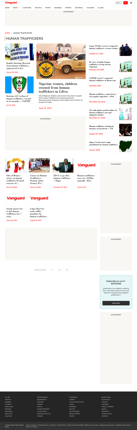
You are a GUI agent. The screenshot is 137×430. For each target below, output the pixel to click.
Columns (90, 8)
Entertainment (42, 397)
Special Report (74, 414)
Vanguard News (11, 2)
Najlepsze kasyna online (107, 425)
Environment (41, 399)
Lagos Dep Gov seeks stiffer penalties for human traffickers (38, 212)
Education (8, 414)
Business (58, 8)
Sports (68, 8)
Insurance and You (44, 414)
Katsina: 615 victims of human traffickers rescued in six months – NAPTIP (18, 98)
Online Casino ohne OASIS (75, 425)
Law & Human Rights (76, 402)
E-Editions (8, 416)
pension (40, 416)
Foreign (40, 404)
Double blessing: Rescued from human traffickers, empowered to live (18, 65)
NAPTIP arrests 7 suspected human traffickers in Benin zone (102, 79)
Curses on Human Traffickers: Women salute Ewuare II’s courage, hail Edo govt (38, 179)
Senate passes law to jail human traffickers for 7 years (14, 212)
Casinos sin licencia (31, 427)
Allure (7, 397)
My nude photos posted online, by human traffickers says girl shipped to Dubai (103, 112)
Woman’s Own (107, 414)
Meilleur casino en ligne (91, 425)
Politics (38, 8)
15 (67, 270)
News (15, 8)
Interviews (73, 397)
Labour (72, 399)
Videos (104, 409)
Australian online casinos (122, 425)
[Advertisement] (116, 198)
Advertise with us (43, 425)
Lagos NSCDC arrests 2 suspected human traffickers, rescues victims (103, 47)
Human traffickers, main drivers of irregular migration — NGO (102, 95)
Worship (105, 416)
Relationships (74, 411)
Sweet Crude (106, 397)
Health (39, 407)
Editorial (79, 8)
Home (7, 8)
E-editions (27, 8)
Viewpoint (105, 411)
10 (59, 270)
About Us (34, 425)
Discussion (9, 411)
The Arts (105, 402)
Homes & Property (43, 409)
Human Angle (42, 411)
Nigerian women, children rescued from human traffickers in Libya (58, 87)
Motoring (72, 407)
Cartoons (105, 404)
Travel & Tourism (107, 407)
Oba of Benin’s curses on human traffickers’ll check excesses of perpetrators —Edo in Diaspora (15, 179)
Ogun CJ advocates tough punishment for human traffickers (103, 143)
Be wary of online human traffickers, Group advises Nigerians (100, 64)
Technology (106, 399)
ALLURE (100, 8)
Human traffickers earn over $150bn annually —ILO (86, 178)
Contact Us (53, 425)
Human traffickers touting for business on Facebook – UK (101, 127)
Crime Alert (9, 407)
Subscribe (116, 303)
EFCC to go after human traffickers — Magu (62, 178)
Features (40, 402)
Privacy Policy (62, 425)
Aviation (8, 399)
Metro (48, 8)
